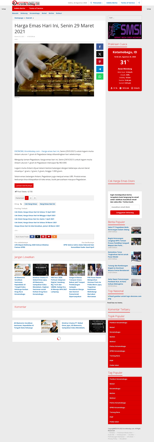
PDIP (111, 360)
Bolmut (113, 341)
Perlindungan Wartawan (116, 437)
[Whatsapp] (99, 76)
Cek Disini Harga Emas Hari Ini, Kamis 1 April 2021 (34, 219)
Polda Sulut (114, 365)
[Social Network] (139, 3)
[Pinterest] (43, 236)
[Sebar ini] (99, 46)
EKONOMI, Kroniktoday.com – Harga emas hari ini (37, 151)
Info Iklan (130, 437)
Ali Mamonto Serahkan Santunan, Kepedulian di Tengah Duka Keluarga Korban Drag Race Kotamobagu (24, 328)
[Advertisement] (54, 124)
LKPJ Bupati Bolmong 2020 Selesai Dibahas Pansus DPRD (32, 244)
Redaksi (112, 433)
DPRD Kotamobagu (117, 351)
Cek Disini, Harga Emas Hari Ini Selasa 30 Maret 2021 (36, 222)
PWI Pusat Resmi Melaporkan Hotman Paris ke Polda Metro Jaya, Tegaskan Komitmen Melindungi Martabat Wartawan (94, 287)
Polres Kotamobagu (118, 346)
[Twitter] (37, 236)
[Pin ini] (99, 61)
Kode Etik (111, 435)
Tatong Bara (115, 356)
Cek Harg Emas (31, 204)
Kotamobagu (115, 332)
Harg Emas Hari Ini (47, 204)
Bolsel (112, 327)
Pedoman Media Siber (125, 433)
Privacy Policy (112, 439)
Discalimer (123, 439)
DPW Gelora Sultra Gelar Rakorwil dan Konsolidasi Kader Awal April (79, 244)
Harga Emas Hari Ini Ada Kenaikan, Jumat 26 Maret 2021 (37, 226)
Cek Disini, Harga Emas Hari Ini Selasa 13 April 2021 (35, 212)
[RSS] (54, 236)
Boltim (112, 337)
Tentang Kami (121, 435)
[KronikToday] (26, 3)
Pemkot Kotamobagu (118, 322)
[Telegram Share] (99, 69)
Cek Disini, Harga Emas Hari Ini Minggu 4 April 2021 (35, 215)
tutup (149, 9)
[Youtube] (48, 236)
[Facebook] (32, 236)
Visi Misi (131, 435)
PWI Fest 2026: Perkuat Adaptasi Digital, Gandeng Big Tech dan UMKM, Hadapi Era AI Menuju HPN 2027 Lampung (59, 284)
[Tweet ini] (99, 54)
